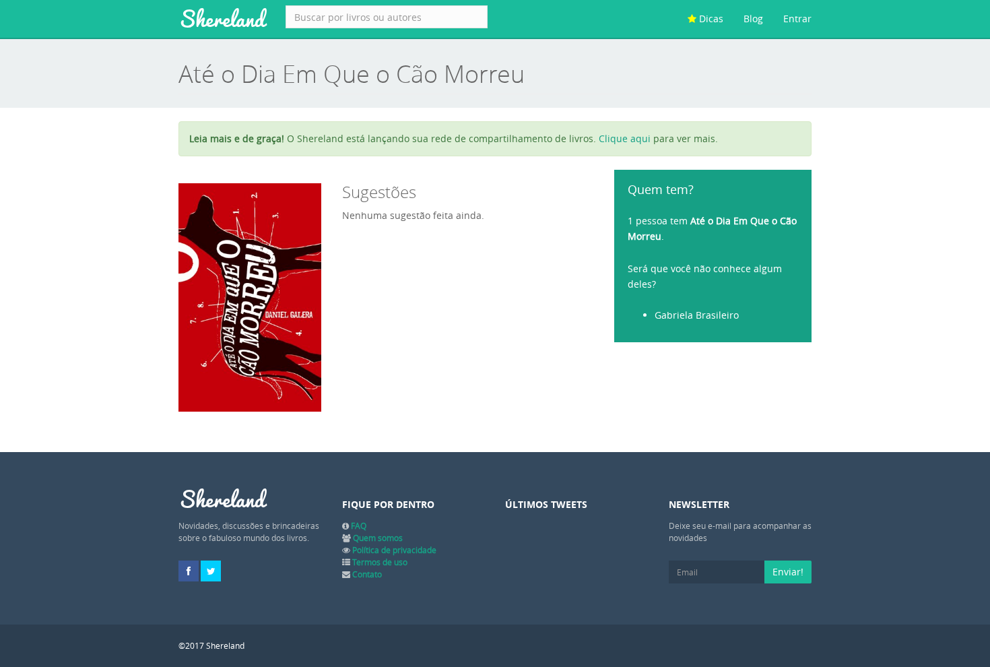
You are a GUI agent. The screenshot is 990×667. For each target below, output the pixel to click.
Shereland (221, 18)
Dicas (709, 18)
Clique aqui (625, 138)
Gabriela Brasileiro (697, 315)
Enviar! (787, 571)
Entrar (797, 18)
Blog (753, 18)
